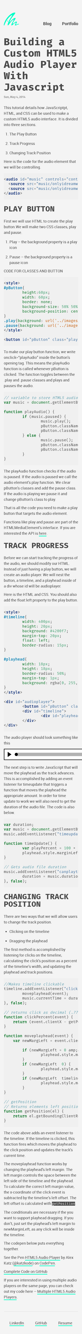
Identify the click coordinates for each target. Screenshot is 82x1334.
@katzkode (23, 1263)
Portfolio (70, 24)
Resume (65, 1322)
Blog (47, 24)
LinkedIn (16, 1322)
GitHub (41, 1322)
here (42, 533)
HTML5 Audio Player (42, 1257)
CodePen (47, 1263)
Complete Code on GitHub (25, 1271)
